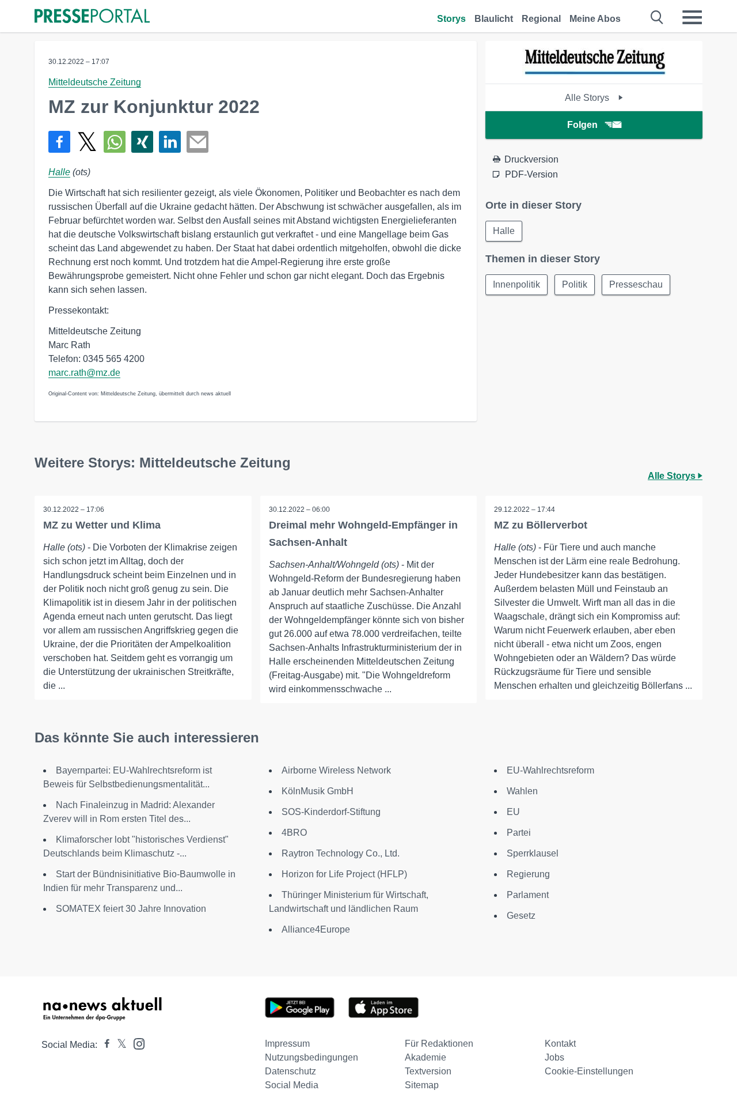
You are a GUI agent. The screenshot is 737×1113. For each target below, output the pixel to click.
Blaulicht (493, 19)
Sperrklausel (533, 853)
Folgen (582, 125)
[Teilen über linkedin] (170, 142)
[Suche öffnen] (657, 17)
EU (513, 812)
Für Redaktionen (439, 1043)
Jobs (554, 1057)
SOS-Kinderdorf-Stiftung (331, 812)
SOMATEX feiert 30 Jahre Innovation (131, 909)
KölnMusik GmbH (318, 791)
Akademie (425, 1057)
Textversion (428, 1071)
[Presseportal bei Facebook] (103, 1045)
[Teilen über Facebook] (59, 142)
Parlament (528, 895)
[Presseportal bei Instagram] (136, 1043)
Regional (541, 19)
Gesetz (521, 915)
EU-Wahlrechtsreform (550, 770)
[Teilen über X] (87, 142)
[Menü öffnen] (692, 17)
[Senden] (197, 142)
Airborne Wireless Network (336, 770)
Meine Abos (595, 19)
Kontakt (560, 1043)
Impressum (287, 1043)
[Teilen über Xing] (142, 142)
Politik (574, 284)
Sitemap (422, 1085)
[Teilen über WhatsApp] (115, 142)
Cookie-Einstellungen (589, 1071)
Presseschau (636, 284)
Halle (59, 172)
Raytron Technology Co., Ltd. (341, 853)
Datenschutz (290, 1071)
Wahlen (522, 791)
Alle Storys (588, 98)
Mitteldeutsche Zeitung (94, 82)
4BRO (294, 832)
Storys (451, 19)
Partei (519, 832)
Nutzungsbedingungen (311, 1057)
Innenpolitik (516, 284)
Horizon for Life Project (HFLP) (344, 874)
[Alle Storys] (594, 73)
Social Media (291, 1085)
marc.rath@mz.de (84, 373)
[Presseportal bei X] (118, 1045)
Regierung (528, 874)
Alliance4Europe (316, 929)
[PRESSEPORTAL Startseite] (92, 17)
